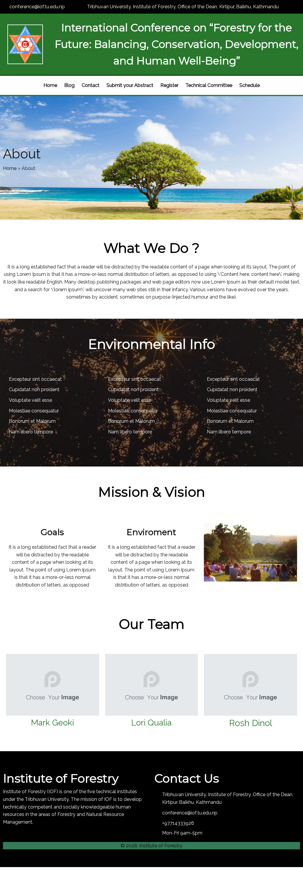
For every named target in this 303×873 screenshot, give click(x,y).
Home (10, 168)
